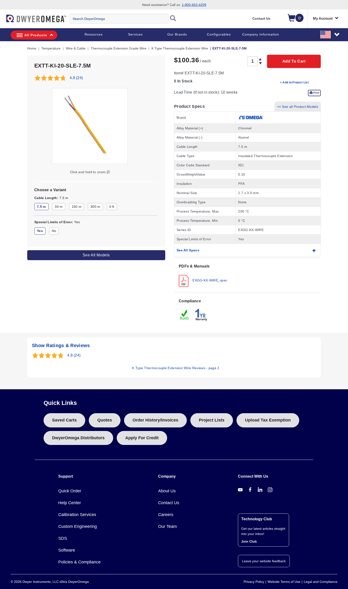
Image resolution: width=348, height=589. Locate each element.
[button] (330, 34)
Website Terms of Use (284, 582)
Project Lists (211, 420)
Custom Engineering (77, 526)
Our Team (167, 526)
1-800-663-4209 (194, 5)
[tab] (247, 275)
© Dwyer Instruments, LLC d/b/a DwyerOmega (50, 582)
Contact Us (261, 18)
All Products (35, 35)
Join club (249, 541)
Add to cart (294, 61)
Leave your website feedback (264, 561)
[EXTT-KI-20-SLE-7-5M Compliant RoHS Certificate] (185, 314)
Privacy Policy (254, 582)
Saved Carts (64, 420)
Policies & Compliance (79, 562)
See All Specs (188, 250)
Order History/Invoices (155, 420)
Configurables (219, 34)
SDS (62, 538)
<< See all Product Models (297, 107)
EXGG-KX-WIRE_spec (209, 280)
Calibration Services (77, 514)
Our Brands (177, 34)
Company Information (260, 34)
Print (315, 93)
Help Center (69, 502)
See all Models (96, 255)
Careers (165, 514)
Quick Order (69, 491)
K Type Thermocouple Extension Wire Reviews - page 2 (175, 368)
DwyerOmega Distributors (78, 437)
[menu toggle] (20, 34)
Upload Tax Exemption (268, 420)
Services (135, 34)
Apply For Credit (142, 437)
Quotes (104, 420)
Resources (94, 34)
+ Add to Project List (294, 82)
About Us (167, 491)
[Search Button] (173, 18)
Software (66, 550)
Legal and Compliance (320, 582)
